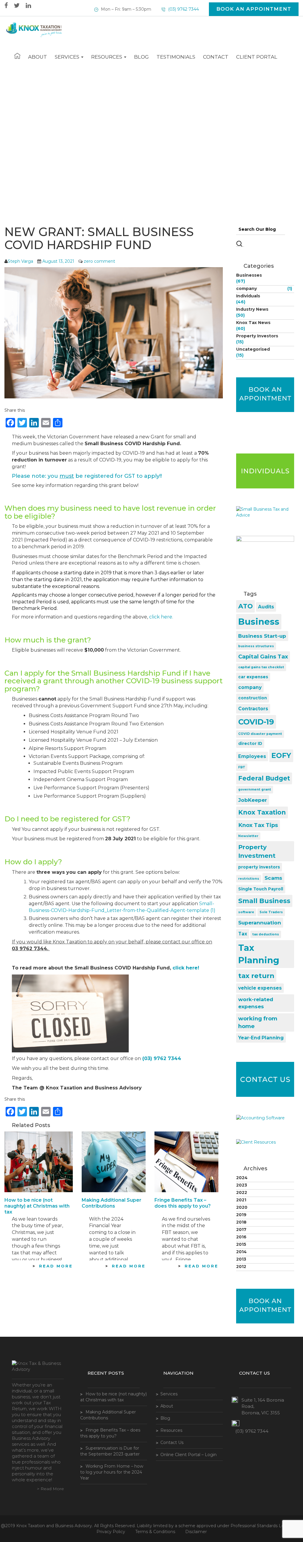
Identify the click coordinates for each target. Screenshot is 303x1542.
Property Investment (256, 851)
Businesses (249, 275)
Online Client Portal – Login (188, 1454)
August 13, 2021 (58, 261)
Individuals (248, 296)
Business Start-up (262, 636)
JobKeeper (252, 800)
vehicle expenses (260, 988)
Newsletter (248, 836)
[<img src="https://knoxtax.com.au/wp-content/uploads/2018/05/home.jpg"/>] (17, 56)
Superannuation (259, 922)
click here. (161, 617)
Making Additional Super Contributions (111, 1203)
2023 (241, 1185)
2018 (241, 1222)
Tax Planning (258, 953)
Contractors (253, 708)
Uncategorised (253, 349)
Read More (56, 1266)
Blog (141, 57)
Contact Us (171, 1442)
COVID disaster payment (260, 734)
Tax (242, 934)
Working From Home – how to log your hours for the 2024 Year (111, 1472)
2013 (241, 1259)
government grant (254, 789)
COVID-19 (256, 721)
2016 (241, 1237)
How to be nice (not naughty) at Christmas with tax (37, 1206)
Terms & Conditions (155, 1531)
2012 (241, 1266)
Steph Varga (20, 261)
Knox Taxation (262, 812)
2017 (241, 1229)
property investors (259, 867)
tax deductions (265, 934)
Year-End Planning (261, 1038)
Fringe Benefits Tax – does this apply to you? (182, 1203)
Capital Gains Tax (263, 656)
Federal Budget (264, 778)
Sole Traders (271, 912)
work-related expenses (255, 1002)
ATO (245, 606)
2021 (241, 1200)
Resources (107, 57)
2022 (241, 1192)
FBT (241, 767)
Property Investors (257, 336)
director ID (250, 743)
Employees (252, 756)
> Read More (50, 1488)
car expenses (253, 676)
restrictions (248, 879)
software (246, 912)
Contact (215, 57)
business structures (256, 646)
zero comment (99, 261)
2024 (242, 1177)
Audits (266, 607)
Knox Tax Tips (258, 825)
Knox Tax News (253, 322)
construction (252, 697)
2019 (241, 1214)
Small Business (264, 901)
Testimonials (176, 57)
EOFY (281, 755)
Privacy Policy (110, 1531)
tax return (256, 976)
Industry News (252, 309)
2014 (241, 1251)
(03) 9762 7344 (183, 9)
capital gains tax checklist (261, 667)
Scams (273, 878)
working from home (257, 1022)
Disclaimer (196, 1531)
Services (67, 57)
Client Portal (256, 57)
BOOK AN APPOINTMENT (253, 9)
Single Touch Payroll (260, 889)
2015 (241, 1244)
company (246, 288)
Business (258, 621)
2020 (241, 1207)
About (37, 57)
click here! (186, 968)
